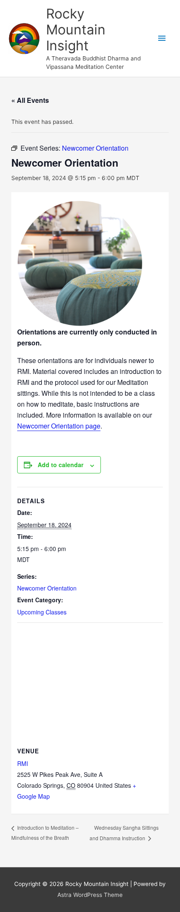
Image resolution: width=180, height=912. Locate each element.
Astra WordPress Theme (90, 894)
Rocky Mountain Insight (75, 29)
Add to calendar (60, 464)
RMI (22, 763)
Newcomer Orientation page (58, 426)
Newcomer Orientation (47, 588)
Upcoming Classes (42, 612)
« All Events (30, 100)
